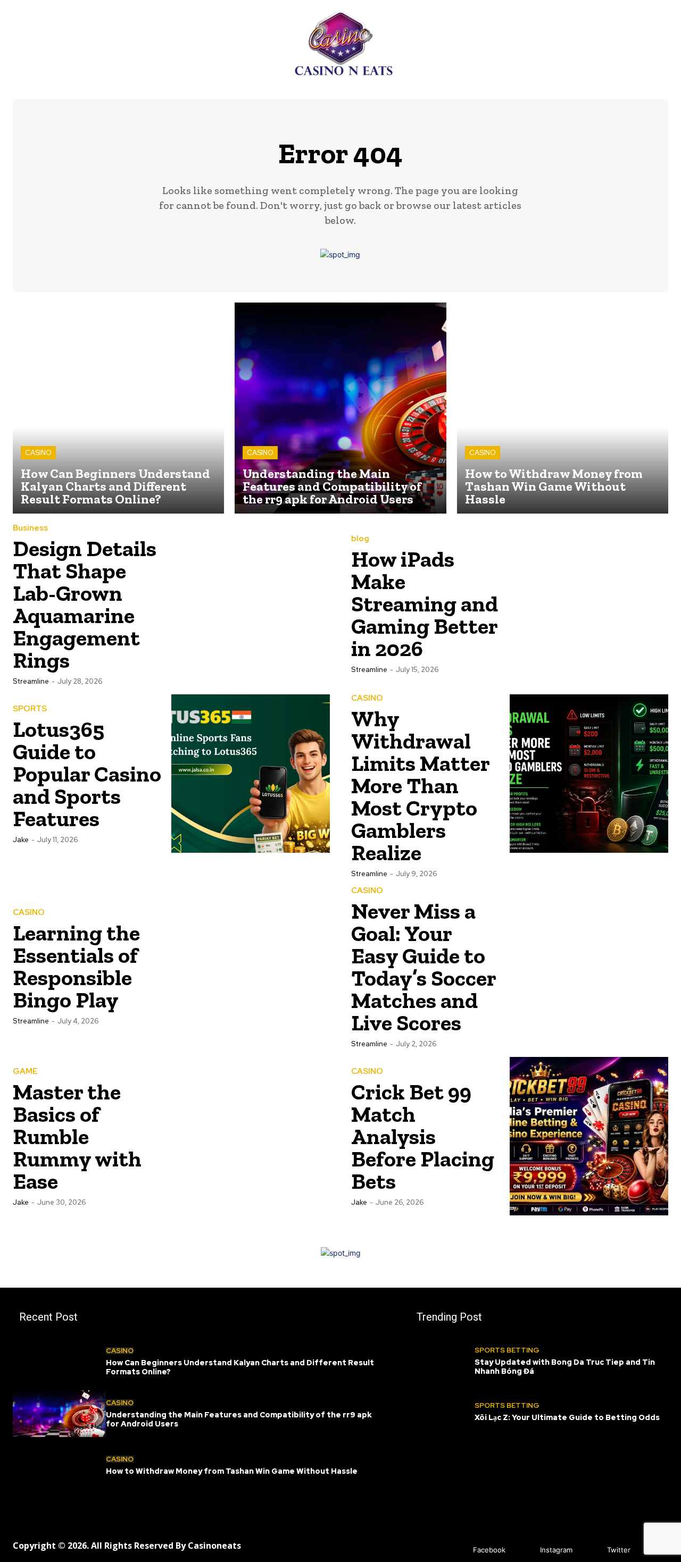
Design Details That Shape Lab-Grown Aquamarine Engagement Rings (84, 604)
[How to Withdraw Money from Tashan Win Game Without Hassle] (562, 408)
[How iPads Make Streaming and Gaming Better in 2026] (589, 603)
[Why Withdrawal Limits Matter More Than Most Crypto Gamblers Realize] (589, 773)
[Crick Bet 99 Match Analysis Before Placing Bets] (589, 1136)
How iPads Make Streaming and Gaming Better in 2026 (424, 603)
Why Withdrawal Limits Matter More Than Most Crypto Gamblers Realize (420, 785)
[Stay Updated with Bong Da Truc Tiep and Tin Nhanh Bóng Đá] (442, 1361)
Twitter (618, 1550)
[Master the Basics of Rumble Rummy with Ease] (250, 1136)
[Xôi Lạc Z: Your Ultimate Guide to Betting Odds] (442, 1411)
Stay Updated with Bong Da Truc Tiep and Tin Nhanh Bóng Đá (565, 1366)
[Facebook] (457, 1550)
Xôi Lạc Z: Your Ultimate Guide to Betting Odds (567, 1417)
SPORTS (30, 709)
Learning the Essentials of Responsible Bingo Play (76, 966)
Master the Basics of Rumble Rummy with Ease (77, 1136)
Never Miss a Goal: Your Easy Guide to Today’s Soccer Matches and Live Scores (423, 966)
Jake (21, 839)
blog (360, 539)
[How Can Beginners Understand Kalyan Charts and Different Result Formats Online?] (118, 408)
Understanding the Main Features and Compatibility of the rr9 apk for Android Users (239, 1419)
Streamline (31, 681)
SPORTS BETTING (507, 1350)
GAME (25, 1072)
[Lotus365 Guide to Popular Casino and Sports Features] (250, 773)
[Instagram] (524, 1550)
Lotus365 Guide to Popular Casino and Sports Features (87, 774)
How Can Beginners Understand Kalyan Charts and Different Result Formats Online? (240, 1367)
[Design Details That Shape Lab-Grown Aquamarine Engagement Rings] (250, 603)
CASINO (38, 452)
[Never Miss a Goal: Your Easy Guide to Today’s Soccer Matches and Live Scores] (589, 966)
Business (30, 528)
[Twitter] (591, 1550)
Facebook (489, 1550)
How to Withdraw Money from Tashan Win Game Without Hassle (232, 1471)
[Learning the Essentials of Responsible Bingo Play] (250, 966)
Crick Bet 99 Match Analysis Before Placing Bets (422, 1136)
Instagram (556, 1550)
